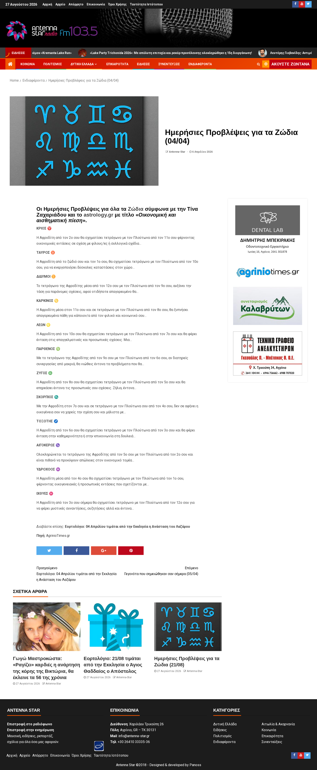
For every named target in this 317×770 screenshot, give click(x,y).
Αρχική (47, 4)
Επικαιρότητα (117, 64)
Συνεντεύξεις (169, 64)
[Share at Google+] (104, 550)
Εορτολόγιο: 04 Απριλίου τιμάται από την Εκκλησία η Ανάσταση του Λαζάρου (76, 574)
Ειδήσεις (143, 64)
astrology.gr (98, 215)
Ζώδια (135, 209)
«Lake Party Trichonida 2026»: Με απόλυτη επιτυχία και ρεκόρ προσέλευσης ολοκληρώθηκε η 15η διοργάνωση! (141, 53)
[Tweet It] (49, 550)
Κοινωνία (27, 64)
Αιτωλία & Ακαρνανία (278, 724)
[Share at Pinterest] (131, 550)
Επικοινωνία (96, 4)
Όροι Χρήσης (117, 4)
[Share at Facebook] (76, 550)
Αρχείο (60, 4)
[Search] (258, 64)
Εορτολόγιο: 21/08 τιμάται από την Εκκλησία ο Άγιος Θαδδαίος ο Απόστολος (113, 665)
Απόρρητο (76, 4)
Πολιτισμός (52, 64)
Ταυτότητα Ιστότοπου (146, 4)
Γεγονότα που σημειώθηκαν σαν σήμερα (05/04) (161, 571)
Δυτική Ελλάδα (82, 64)
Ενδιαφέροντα (200, 64)
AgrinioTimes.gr (58, 536)
